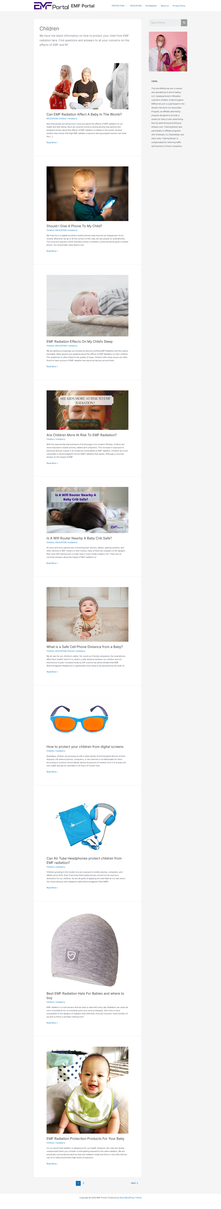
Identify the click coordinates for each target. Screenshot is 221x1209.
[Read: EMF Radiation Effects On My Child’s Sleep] (87, 305)
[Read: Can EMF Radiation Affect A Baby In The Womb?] (87, 86)
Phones (71, 651)
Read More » (52, 142)
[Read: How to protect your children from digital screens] (79, 718)
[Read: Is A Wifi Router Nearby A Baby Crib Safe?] (87, 510)
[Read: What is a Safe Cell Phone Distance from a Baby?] (87, 614)
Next (134, 1183)
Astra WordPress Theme (130, 1197)
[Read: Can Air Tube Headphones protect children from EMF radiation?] (87, 824)
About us (165, 5)
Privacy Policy (179, 5)
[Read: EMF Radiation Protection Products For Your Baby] (87, 1090)
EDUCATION (136, 5)
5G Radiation (151, 5)
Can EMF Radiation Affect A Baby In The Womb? (84, 114)
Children (63, 118)
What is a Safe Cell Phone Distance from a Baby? (85, 647)
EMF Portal (83, 5)
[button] (125, 5)
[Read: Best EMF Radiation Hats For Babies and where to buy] (85, 950)
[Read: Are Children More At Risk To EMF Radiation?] (87, 410)
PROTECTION (118, 5)
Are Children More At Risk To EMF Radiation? (82, 435)
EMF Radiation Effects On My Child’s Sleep (80, 341)
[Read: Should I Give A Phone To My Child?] (87, 193)
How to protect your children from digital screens (85, 747)
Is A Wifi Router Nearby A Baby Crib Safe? (79, 538)
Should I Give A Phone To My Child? (74, 226)
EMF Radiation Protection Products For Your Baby (85, 1139)
